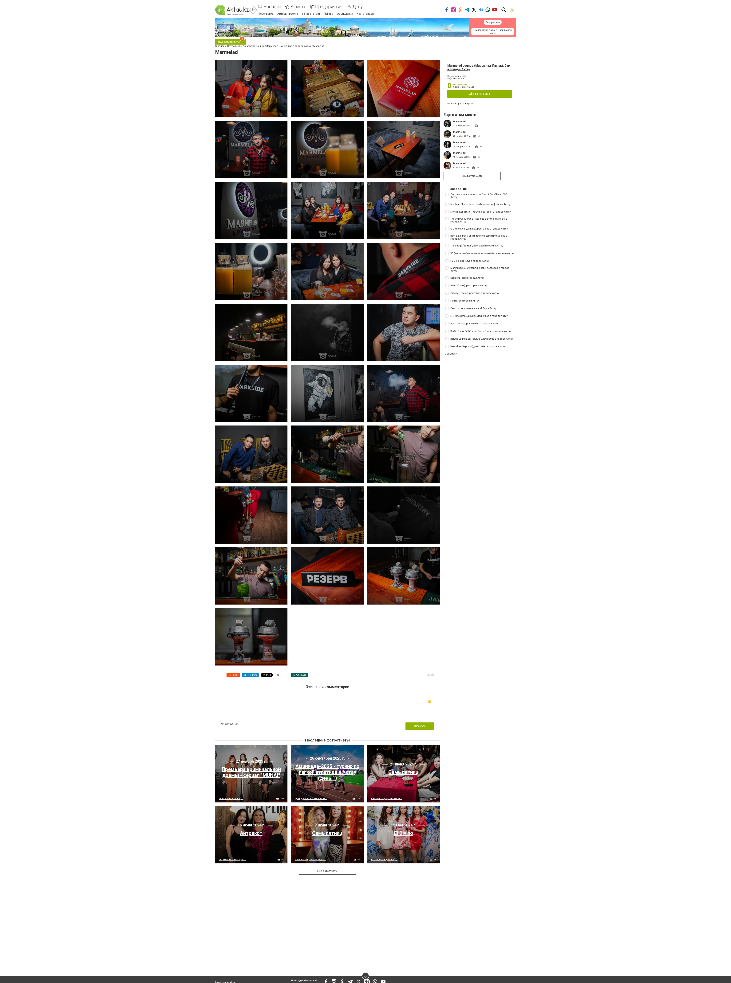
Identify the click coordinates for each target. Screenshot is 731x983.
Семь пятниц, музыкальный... (386, 798)
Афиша (298, 6)
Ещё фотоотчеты (327, 870)
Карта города (365, 13)
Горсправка (266, 13)
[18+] (232, 10)
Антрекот (251, 833)
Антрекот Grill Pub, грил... (232, 859)
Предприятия (329, 6)
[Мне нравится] (428, 674)
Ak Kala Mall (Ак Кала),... (231, 798)
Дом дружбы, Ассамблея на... (311, 798)
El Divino (403, 833)
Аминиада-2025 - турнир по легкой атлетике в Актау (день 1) (327, 772)
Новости (272, 6)
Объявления (345, 13)
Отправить (419, 726)
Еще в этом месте (472, 175)
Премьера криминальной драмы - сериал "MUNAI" (251, 772)
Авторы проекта (287, 13)
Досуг (359, 6)
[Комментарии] (432, 674)
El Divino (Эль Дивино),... (384, 859)
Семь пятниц (403, 772)
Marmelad (459, 121)
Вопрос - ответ (311, 13)
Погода (328, 13)
